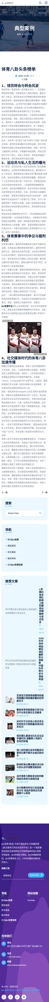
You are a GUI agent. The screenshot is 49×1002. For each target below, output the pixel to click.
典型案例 (12, 546)
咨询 (15, 565)
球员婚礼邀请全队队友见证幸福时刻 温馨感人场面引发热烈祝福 (30, 739)
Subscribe (34, 875)
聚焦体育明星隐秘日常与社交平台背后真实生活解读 (30, 711)
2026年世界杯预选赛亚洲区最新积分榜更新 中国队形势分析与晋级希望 (41, 659)
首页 (19, 34)
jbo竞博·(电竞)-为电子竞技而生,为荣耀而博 (21, 990)
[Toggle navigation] (46, 3)
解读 (13, 539)
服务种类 (12, 558)
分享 (26, 79)
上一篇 (5, 492)
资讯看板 (12, 552)
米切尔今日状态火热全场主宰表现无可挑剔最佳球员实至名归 (30, 724)
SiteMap (31, 900)
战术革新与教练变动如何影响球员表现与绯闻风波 (30, 777)
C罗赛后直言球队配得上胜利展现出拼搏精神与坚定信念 (41, 605)
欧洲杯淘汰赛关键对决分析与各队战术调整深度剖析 (30, 766)
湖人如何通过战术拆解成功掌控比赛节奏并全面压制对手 (30, 753)
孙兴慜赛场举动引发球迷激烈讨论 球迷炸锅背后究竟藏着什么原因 (30, 790)
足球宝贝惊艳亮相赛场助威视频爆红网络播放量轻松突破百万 (30, 698)
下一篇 (44, 492)
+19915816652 (14, 957)
